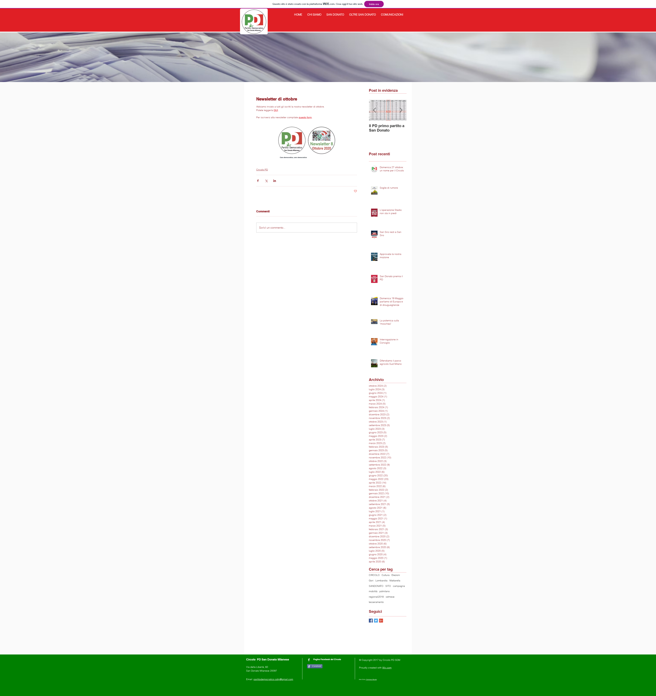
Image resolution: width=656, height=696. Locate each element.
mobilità (373, 591)
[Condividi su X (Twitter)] (266, 180)
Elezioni (396, 575)
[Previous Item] (374, 110)
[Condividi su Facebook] (257, 180)
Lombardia (381, 580)
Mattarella (395, 580)
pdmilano (384, 591)
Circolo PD (262, 169)
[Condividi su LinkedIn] (274, 180)
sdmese (390, 596)
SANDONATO (376, 586)
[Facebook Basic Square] (371, 621)
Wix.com (387, 667)
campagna (399, 586)
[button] (314, 14)
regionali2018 (376, 596)
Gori (371, 580)
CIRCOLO (374, 575)
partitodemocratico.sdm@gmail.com (273, 679)
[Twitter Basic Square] (376, 621)
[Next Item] (400, 110)
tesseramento (376, 602)
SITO (388, 586)
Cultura (386, 575)
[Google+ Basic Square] (381, 621)
